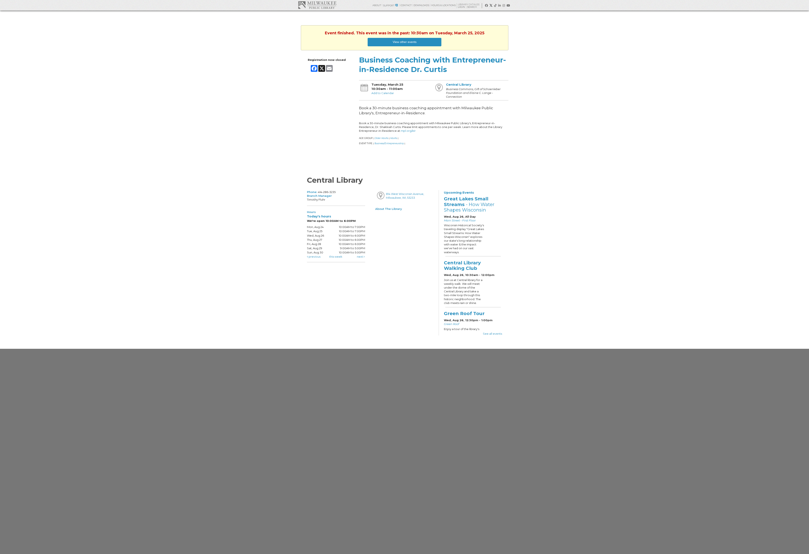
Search (472, 6)
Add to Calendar (382, 93)
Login (462, 7)
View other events (405, 42)
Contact (406, 5)
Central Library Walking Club (462, 265)
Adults (393, 138)
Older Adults (381, 138)
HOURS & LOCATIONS (443, 5)
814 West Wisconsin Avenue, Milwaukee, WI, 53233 (405, 195)
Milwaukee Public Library (317, 5)
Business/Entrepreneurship (389, 143)
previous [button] (314, 256)
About (376, 5)
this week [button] (335, 256)
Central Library (458, 85)
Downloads (421, 5)
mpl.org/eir (408, 130)
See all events (492, 333)
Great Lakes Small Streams (469, 204)
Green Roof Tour (464, 313)
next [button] (360, 256)
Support (389, 5)
